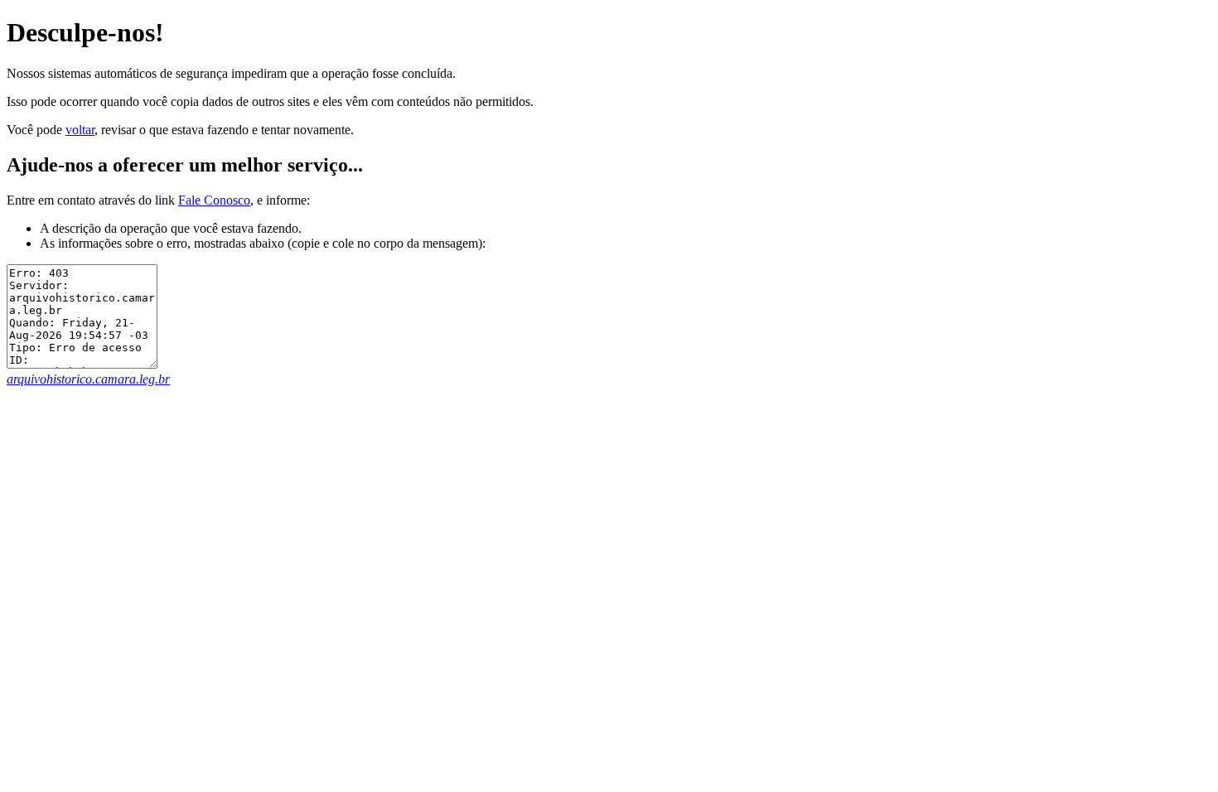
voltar (79, 130)
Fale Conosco (214, 200)
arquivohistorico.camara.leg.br (88, 379)
